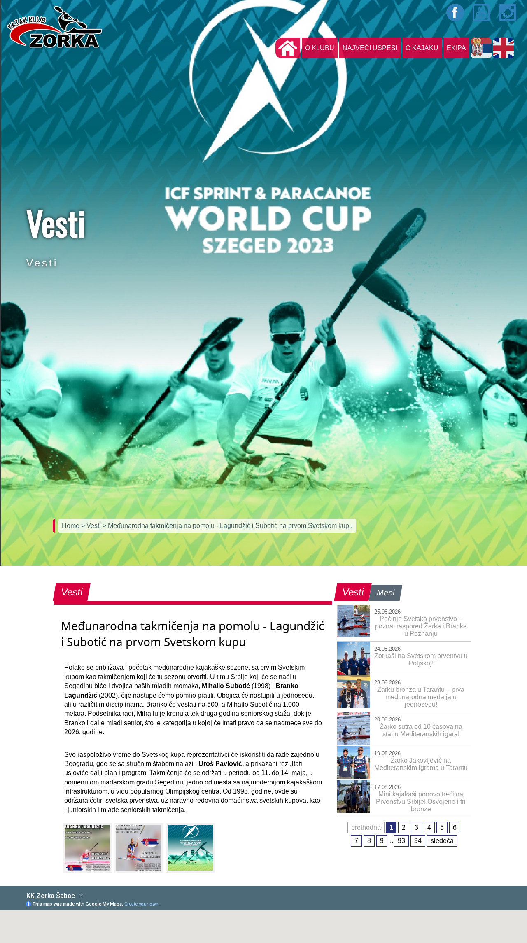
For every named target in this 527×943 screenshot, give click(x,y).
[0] (87, 848)
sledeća (442, 840)
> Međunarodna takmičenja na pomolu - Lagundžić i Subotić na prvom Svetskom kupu (228, 525)
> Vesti (92, 525)
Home (71, 525)
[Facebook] (455, 12)
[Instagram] (508, 12)
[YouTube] (482, 12)
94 (418, 840)
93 (401, 840)
